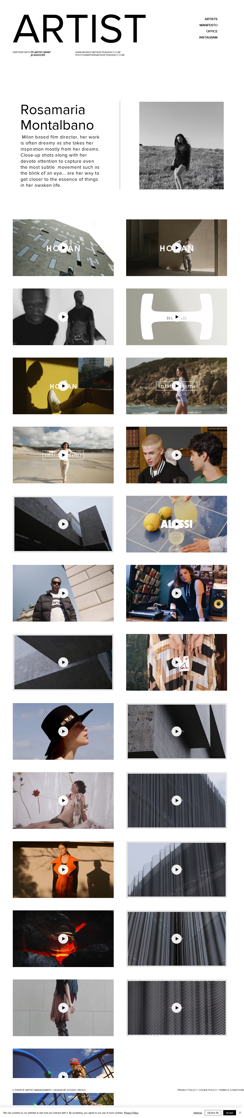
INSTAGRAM (208, 37)
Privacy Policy (131, 1112)
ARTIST (80, 28)
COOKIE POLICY (208, 1090)
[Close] (240, 1112)
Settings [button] (198, 1112)
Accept (229, 1112)
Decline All (212, 1112)
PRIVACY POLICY (187, 1090)
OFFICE (211, 31)
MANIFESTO (208, 25)
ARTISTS (211, 19)
